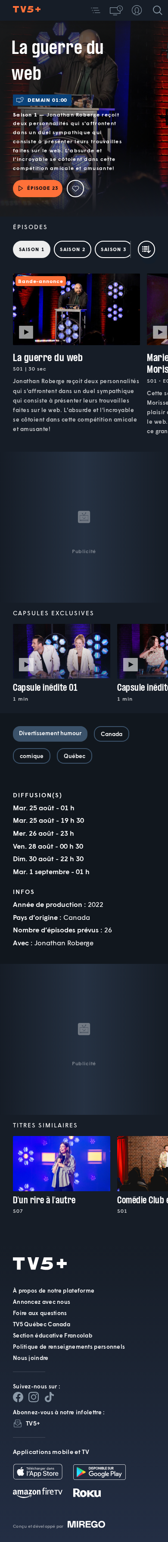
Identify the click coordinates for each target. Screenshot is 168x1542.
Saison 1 (31, 249)
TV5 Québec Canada (41, 1324)
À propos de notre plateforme (53, 1290)
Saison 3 (113, 249)
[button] (95, 10)
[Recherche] (157, 10)
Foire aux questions (40, 1312)
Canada (111, 733)
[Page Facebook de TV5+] (18, 1397)
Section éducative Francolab (52, 1335)
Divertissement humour (50, 733)
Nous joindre (31, 1357)
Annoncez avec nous (41, 1301)
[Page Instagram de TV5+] (33, 1397)
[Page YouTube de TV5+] (49, 1397)
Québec (74, 755)
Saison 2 (72, 249)
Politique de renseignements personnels (69, 1346)
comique (32, 755)
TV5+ (33, 1423)
